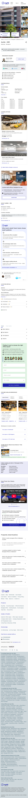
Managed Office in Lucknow (11, 750)
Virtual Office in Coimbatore (9, 715)
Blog (7, 594)
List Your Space (12, 630)
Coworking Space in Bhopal (10, 675)
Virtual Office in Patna (13, 723)
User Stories (4, 596)
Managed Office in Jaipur (12, 745)
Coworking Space (10, 605)
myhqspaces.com (16, 642)
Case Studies (18, 594)
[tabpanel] (14, 496)
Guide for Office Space (6, 617)
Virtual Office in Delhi (14, 705)
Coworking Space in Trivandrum (10, 678)
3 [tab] (13, 504)
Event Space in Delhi (14, 771)
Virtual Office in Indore (12, 712)
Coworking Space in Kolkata (9, 663)
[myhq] (5, 3)
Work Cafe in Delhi (13, 779)
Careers (3, 594)
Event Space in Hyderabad (10, 774)
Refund (2, 598)
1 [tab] (11, 504)
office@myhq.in (5, 639)
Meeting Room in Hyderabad (10, 731)
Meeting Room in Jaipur (8, 734)
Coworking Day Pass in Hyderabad (14, 694)
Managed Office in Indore (9, 747)
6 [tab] (15, 504)
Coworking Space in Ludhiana (11, 672)
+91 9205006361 (6, 637)
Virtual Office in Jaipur (18, 711)
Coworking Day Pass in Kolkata (10, 698)
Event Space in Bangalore (10, 772)
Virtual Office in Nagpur (11, 718)
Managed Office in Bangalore (14, 741)
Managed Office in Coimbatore (10, 748)
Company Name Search (6, 619)
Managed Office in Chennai (15, 744)
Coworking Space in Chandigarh (12, 668)
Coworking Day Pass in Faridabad (10, 691)
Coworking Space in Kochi (9, 665)
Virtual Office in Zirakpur (10, 720)
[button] (26, 42)
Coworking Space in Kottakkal (10, 684)
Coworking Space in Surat (12, 681)
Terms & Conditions (12, 596)
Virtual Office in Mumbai (10, 708)
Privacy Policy (21, 596)
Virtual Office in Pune (9, 711)
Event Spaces (20, 607)
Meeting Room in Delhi (15, 728)
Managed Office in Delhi (16, 739)
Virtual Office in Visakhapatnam (10, 714)
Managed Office (4, 607)
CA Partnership (4, 630)
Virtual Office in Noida (5, 705)
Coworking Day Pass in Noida (6, 689)
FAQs (6, 598)
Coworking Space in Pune (11, 662)
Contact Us (16, 598)
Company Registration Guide (19, 619)
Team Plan (3, 609)
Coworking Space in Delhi (11, 656)
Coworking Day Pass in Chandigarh (13, 700)
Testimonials (11, 594)
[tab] (14, 301)
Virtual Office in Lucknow (11, 717)
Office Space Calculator (18, 617)
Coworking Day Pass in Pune (10, 697)
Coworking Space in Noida (6, 654)
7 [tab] (16, 504)
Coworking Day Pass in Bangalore (11, 692)
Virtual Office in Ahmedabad (11, 709)
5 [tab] (14, 504)
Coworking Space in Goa (12, 666)
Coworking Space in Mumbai (11, 659)
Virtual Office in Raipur (18, 721)
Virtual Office (10, 609)
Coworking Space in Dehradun (12, 669)
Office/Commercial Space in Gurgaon (11, 758)
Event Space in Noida (5, 771)
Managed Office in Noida (6, 739)
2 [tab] (12, 504)
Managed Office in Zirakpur (12, 751)
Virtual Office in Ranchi (9, 721)
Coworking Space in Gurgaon (11, 657)
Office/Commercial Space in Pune (11, 765)
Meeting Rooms (12, 607)
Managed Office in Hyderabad (14, 742)
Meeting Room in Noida (5, 728)
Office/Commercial (19, 605)
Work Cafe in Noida (4, 779)
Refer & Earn (20, 630)
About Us (11, 598)
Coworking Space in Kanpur (9, 671)
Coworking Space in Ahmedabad (12, 660)
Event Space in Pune (9, 775)
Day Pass (3, 605)
